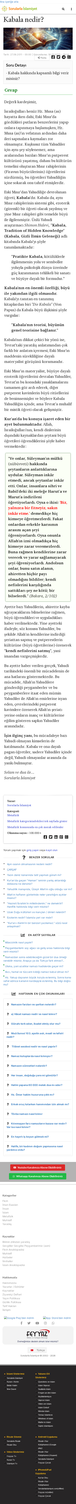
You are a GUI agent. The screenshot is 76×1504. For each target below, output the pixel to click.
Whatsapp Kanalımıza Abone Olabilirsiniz (39, 1176)
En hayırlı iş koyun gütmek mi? (30, 1136)
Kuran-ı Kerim (13, 1382)
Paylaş (43, 57)
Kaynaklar (8, 1290)
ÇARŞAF (12, 869)
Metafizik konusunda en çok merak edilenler (35, 827)
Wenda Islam (43, 1411)
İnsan (5, 1208)
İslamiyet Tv (12, 1463)
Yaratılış (7, 1224)
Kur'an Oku (43, 1478)
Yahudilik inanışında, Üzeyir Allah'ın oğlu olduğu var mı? (39, 889)
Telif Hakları (9, 1306)
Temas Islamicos (45, 1415)
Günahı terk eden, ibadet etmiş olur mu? (35, 1023)
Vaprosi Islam (44, 1400)
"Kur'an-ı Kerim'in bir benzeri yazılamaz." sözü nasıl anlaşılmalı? (37, 924)
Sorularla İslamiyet (19, 805)
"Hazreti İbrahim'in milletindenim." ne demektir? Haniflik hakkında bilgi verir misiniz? (35, 905)
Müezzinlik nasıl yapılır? (19, 942)
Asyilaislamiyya (44, 1396)
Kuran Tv (11, 1460)
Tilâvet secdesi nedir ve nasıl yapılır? (34, 1046)
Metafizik (13, 815)
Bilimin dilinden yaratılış (16, 1242)
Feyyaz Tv (11, 1456)
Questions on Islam (46, 1382)
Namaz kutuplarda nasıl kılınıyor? (31, 1056)
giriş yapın (33, 850)
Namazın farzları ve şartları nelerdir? (33, 1004)
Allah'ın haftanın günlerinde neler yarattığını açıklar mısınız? (37, 896)
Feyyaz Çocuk (44, 1463)
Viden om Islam (44, 1404)
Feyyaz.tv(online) (45, 1492)
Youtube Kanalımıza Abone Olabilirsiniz (39, 1167)
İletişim (6, 1309)
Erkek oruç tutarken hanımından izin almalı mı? (40, 1104)
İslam (5, 1212)
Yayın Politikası (11, 1298)
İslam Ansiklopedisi (13, 1265)
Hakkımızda (9, 1283)
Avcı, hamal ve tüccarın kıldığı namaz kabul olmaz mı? (37, 971)
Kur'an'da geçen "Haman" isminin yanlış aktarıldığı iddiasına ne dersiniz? (36, 882)
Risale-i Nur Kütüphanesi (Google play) (47, 1444)
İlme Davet (11, 1389)
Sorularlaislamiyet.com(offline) (51, 1489)
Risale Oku (11, 1445)
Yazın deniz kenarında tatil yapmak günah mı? (34, 874)
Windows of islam (45, 1418)
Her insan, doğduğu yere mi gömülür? (34, 1075)
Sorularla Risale (13, 1441)
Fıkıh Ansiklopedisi (13, 1249)
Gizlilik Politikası (11, 1302)
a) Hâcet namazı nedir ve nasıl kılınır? (34, 1014)
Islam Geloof (43, 1407)
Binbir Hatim (12, 1385)
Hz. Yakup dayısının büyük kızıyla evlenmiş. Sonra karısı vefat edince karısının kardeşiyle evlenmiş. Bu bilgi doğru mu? (37, 981)
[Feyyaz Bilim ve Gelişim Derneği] (38, 1334)
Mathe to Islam (44, 1422)
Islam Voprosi (44, 1385)
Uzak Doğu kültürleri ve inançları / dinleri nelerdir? (36, 912)
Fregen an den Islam (47, 1393)
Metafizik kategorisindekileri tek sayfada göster (37, 821)
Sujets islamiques (45, 1426)
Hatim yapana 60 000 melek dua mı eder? (36, 1084)
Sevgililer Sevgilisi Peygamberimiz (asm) (26, 1245)
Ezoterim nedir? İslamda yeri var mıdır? (30, 917)
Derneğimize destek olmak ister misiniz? (37, 1341)
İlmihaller (7, 1261)
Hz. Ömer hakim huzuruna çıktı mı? (32, 1094)
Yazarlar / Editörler (13, 1286)
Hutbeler (7, 1257)
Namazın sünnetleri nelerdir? (29, 1065)
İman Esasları (10, 1204)
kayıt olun (51, 850)
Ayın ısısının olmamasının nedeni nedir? (29, 864)
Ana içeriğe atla (9, 1)
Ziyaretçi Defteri (12, 1294)
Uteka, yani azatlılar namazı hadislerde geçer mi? (34, 966)
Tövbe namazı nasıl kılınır (27, 1113)
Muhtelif (7, 1220)
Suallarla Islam (44, 1389)
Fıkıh (5, 1201)
